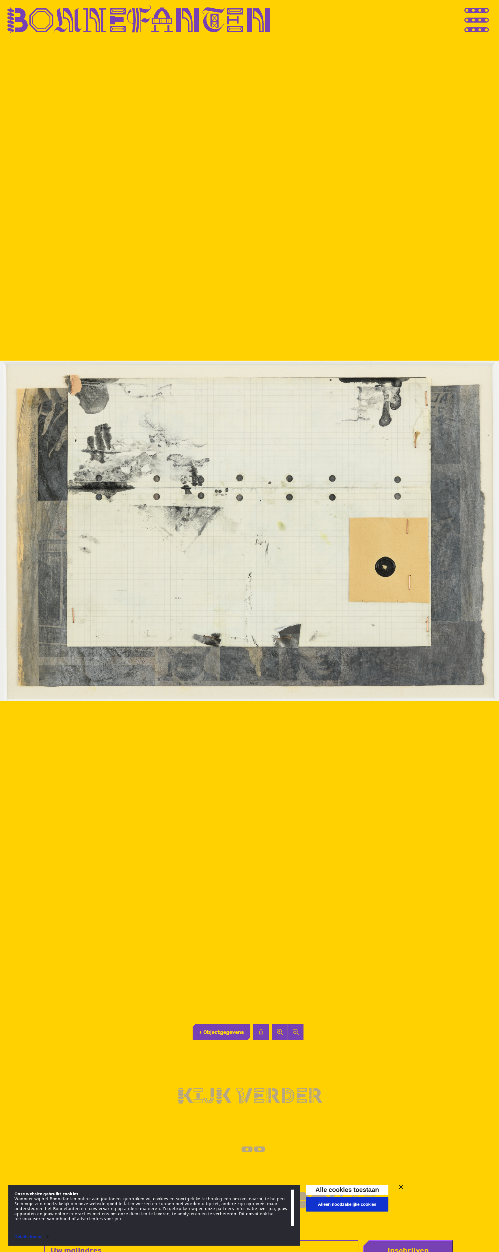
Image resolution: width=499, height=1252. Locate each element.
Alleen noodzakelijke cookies (347, 1204)
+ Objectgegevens (221, 1032)
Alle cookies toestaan (347, 1189)
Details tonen (27, 1236)
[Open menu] (487, 19)
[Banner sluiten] (401, 1187)
